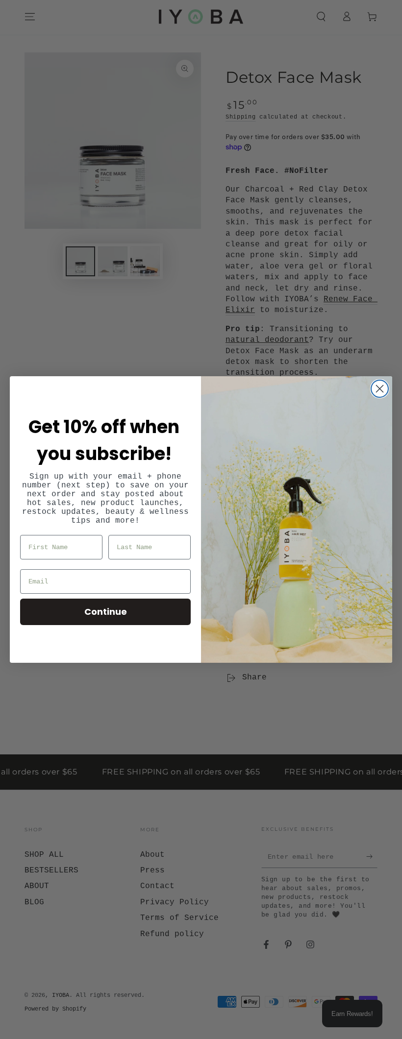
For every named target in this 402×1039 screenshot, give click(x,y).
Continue (105, 611)
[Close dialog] (379, 388)
